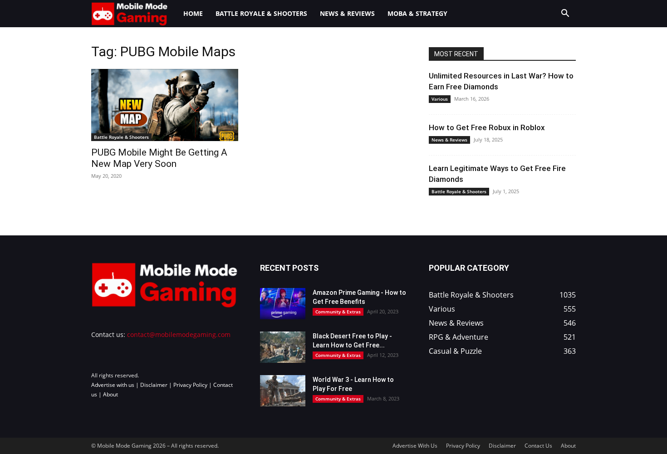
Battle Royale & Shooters (261, 13)
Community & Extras (338, 311)
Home (193, 13)
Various (440, 99)
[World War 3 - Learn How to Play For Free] (282, 390)
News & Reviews (347, 13)
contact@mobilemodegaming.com (179, 334)
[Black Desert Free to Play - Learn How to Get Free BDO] (282, 347)
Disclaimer (153, 385)
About (110, 394)
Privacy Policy (190, 385)
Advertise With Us (414, 445)
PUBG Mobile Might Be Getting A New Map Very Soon (159, 158)
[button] (565, 14)
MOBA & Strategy (417, 13)
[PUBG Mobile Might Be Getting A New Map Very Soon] (164, 105)
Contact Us (538, 445)
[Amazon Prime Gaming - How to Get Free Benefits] (282, 303)
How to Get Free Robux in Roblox (487, 127)
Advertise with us (112, 385)
